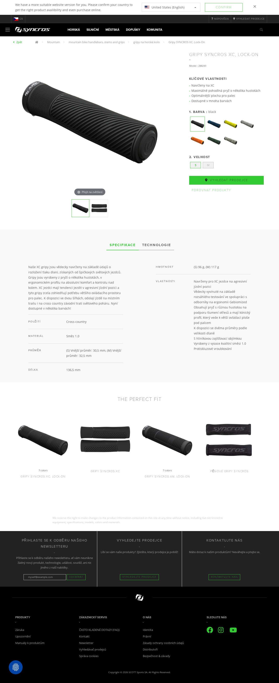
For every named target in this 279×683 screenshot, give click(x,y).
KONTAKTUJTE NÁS (224, 577)
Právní (147, 636)
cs (21, 18)
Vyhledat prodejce (228, 180)
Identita (148, 630)
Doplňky (133, 30)
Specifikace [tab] (123, 245)
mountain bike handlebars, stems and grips (97, 42)
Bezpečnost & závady (156, 656)
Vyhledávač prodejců (92, 649)
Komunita (154, 30)
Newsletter (86, 643)
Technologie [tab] (156, 245)
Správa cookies (89, 656)
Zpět (19, 42)
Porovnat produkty (211, 190)
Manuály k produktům (29, 643)
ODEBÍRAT (76, 577)
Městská (112, 30)
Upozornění (23, 636)
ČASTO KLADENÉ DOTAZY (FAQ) (99, 630)
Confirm (224, 7)
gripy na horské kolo (146, 42)
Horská (74, 30)
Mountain (53, 42)
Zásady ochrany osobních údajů (163, 643)
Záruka (19, 630)
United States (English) (167, 7)
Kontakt (84, 636)
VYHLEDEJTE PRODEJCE (139, 577)
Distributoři (150, 649)
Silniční (93, 30)
